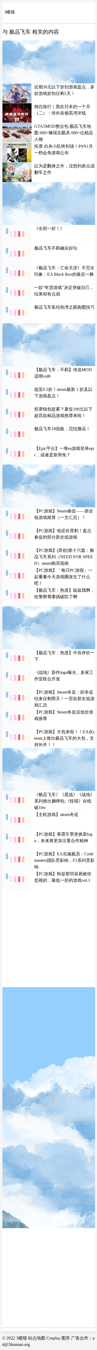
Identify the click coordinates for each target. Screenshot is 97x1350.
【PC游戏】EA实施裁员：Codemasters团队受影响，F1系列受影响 (64, 860)
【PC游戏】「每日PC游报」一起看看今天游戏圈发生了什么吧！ (63, 577)
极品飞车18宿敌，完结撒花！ (62, 428)
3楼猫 (9, 12)
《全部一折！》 (49, 228)
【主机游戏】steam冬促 (56, 814)
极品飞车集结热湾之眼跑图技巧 (64, 307)
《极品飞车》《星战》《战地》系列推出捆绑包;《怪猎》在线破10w (64, 801)
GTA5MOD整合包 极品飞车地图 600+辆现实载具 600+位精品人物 (63, 133)
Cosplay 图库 (58, 1338)
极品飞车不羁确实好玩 (55, 248)
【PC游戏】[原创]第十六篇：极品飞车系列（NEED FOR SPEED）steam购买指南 (64, 557)
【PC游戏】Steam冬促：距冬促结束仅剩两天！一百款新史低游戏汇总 (64, 698)
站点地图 (36, 1338)
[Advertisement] (48, 61)
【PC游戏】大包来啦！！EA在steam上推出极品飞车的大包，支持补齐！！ (64, 738)
